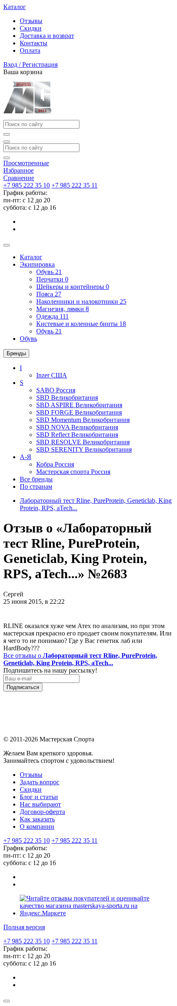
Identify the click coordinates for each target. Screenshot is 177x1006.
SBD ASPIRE (79, 404)
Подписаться (23, 687)
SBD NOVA (77, 427)
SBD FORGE (79, 412)
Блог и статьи (39, 796)
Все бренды (36, 479)
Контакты (33, 43)
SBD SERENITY (84, 449)
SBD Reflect (77, 434)
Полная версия (24, 927)
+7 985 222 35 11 (74, 185)
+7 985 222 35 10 (26, 185)
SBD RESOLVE (83, 442)
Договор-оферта (42, 811)
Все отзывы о (80, 659)
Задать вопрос (39, 782)
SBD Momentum (83, 419)
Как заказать (37, 819)
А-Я (25, 456)
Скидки (31, 28)
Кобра (55, 464)
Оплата (30, 50)
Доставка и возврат (47, 35)
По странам (36, 486)
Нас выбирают (40, 804)
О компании (37, 826)
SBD (67, 397)
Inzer (51, 375)
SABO (55, 390)
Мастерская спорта (73, 471)
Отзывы (31, 20)
